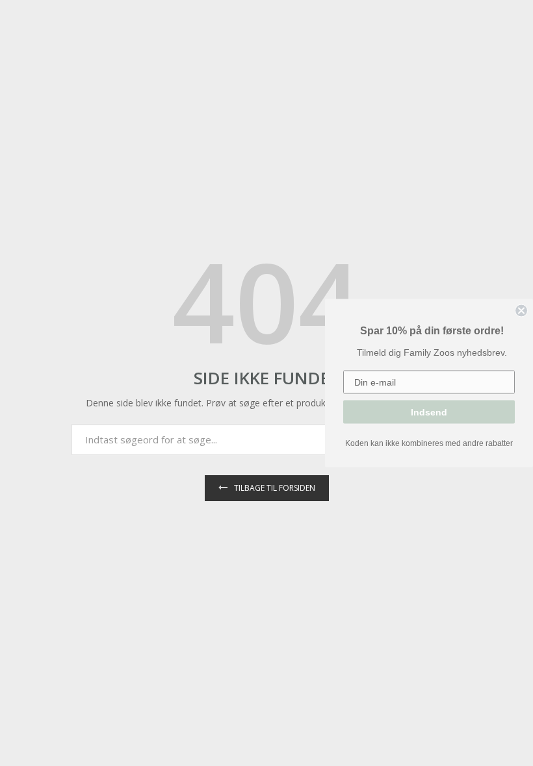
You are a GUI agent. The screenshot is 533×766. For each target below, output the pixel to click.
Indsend (429, 412)
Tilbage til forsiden (274, 487)
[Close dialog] (521, 310)
